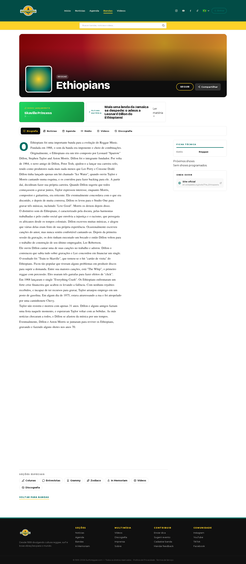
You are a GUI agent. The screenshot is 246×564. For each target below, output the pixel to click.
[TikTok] (197, 10)
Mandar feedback (164, 546)
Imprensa (120, 541)
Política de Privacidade (144, 560)
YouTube (198, 537)
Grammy (75, 480)
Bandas (108, 10)
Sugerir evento (162, 537)
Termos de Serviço (164, 560)
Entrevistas (53, 480)
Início (67, 10)
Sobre (118, 546)
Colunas (30, 480)
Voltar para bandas (34, 497)
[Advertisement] (93, 365)
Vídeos (121, 10)
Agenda (94, 10)
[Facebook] (190, 10)
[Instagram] (176, 10)
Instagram (198, 532)
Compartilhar (209, 86)
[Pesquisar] (163, 25)
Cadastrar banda (163, 541)
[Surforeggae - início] (28, 10)
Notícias (80, 10)
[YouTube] (183, 10)
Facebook (199, 546)
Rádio (88, 131)
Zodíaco (96, 480)
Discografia (125, 131)
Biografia (32, 131)
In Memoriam (119, 480)
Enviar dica (160, 532)
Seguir (185, 86)
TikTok (196, 541)
